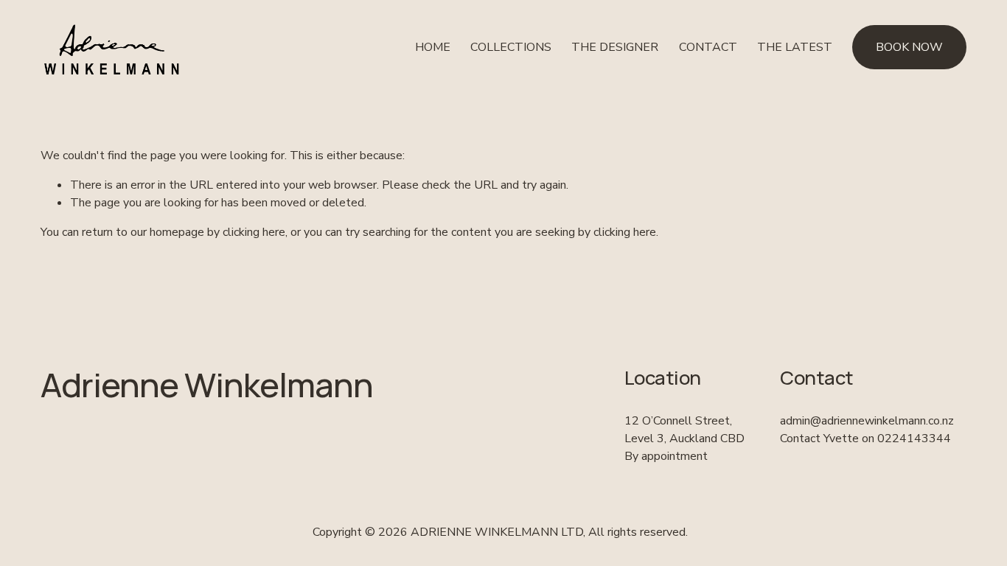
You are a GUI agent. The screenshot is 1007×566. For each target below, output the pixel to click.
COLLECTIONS (510, 47)
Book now (909, 47)
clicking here (254, 232)
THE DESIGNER (614, 47)
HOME (432, 47)
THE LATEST (794, 47)
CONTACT (708, 47)
